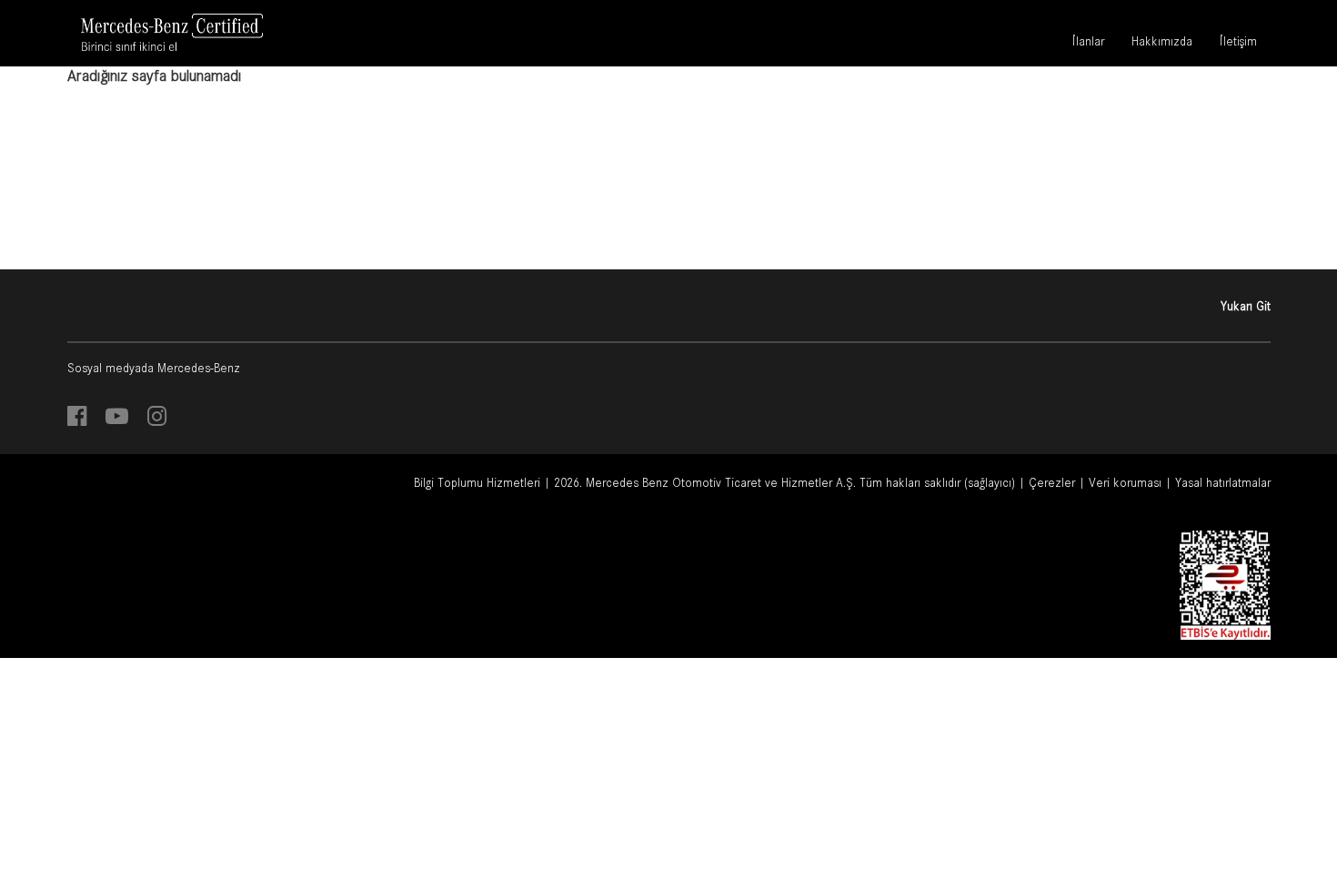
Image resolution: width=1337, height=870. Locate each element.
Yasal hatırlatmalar (1223, 482)
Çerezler (1052, 482)
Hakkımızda (1161, 43)
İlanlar (1088, 43)
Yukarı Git (1246, 305)
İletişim (1238, 43)
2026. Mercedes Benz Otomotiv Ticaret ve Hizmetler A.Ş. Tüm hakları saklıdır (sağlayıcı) (784, 482)
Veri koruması (1125, 482)
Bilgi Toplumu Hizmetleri (477, 482)
